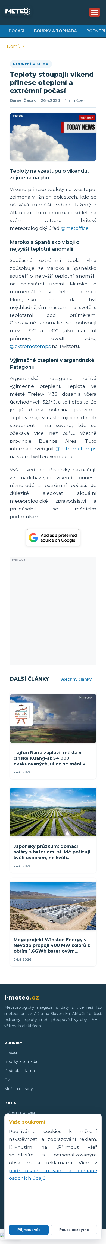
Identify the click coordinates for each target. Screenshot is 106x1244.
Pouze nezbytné (74, 1230)
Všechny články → (78, 679)
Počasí (16, 30)
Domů (13, 46)
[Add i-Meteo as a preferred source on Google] (53, 537)
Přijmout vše (28, 1230)
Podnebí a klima (31, 64)
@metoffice (75, 228)
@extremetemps (30, 346)
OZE (8, 1079)
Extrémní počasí (19, 1112)
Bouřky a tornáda (55, 30)
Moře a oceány (18, 1088)
